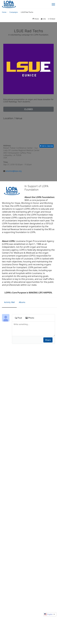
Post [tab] (19, 317)
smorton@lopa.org (14, 171)
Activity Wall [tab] (9, 302)
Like (44, 19)
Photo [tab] (31, 317)
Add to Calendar (47, 146)
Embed (52, 19)
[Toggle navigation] (53, 4)
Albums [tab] (22, 302)
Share (36, 19)
